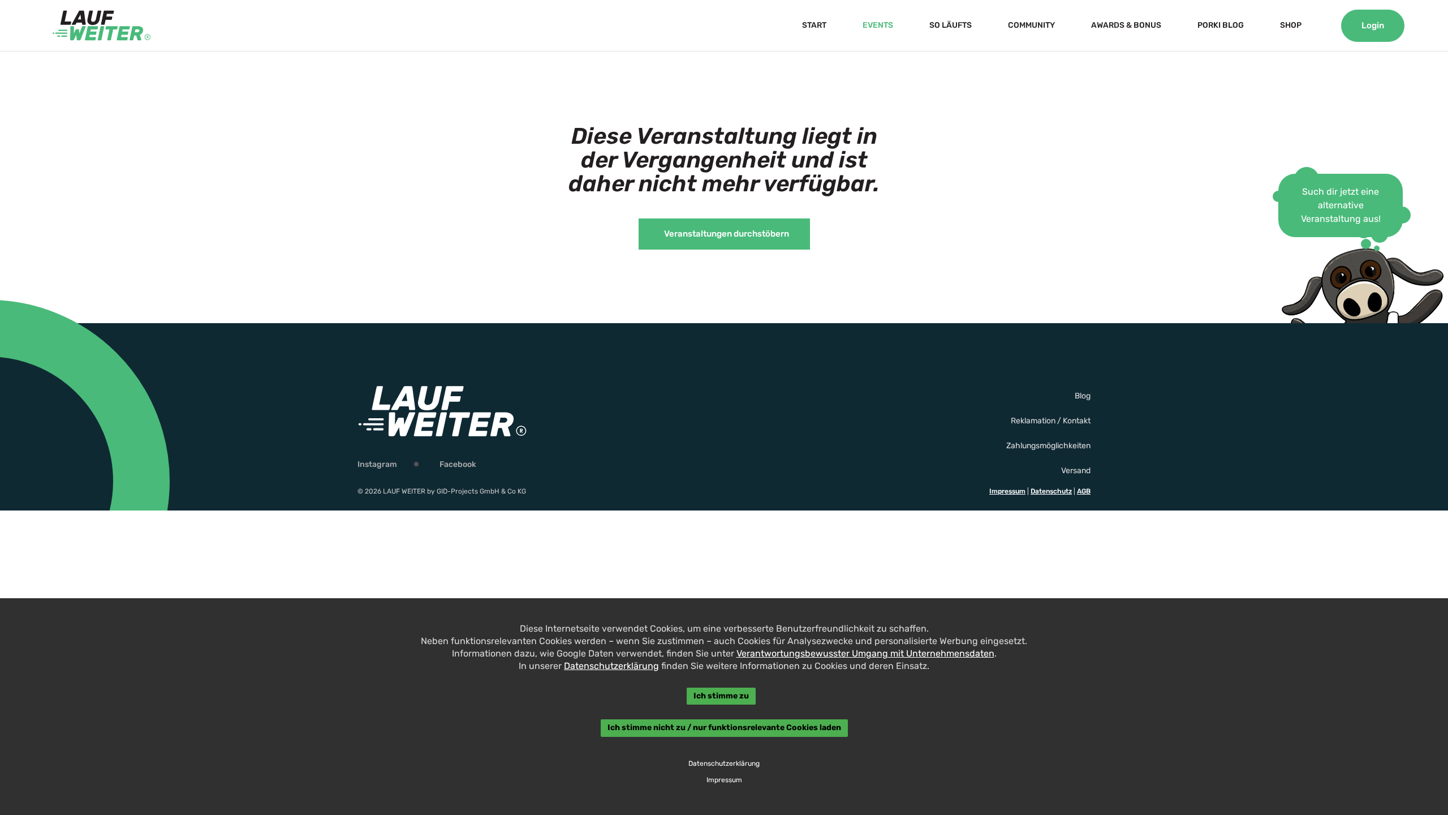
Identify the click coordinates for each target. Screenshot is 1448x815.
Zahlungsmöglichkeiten (1048, 446)
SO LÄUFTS (950, 25)
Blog (1083, 396)
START (814, 25)
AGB (1084, 491)
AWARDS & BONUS (1126, 25)
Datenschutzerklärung (611, 665)
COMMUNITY (1031, 25)
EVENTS (878, 25)
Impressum (1007, 491)
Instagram (377, 464)
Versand (1076, 470)
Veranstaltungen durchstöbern (726, 234)
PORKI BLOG (1220, 25)
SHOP (1291, 25)
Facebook (457, 464)
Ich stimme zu (721, 696)
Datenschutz (1051, 491)
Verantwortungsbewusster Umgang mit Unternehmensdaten (865, 653)
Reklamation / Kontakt (1051, 421)
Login (1372, 25)
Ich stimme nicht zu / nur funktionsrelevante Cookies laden (724, 728)
